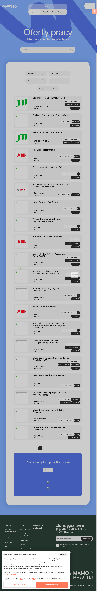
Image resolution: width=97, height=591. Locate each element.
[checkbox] (10, 578)
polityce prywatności (9, 574)
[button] (94, 11)
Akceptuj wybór (19, 585)
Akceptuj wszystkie (52, 585)
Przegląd (63, 554)
